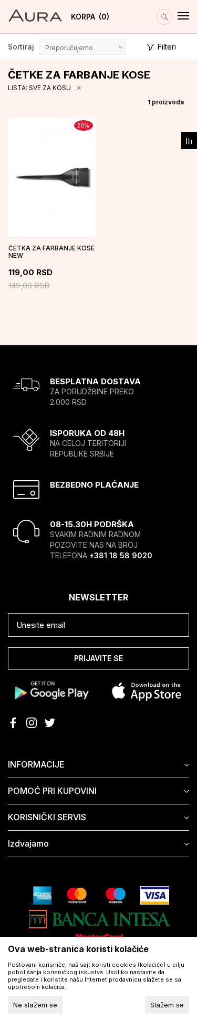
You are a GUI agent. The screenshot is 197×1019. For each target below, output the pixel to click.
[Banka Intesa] (100, 918)
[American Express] (41, 894)
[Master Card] (77, 894)
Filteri (167, 46)
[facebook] (13, 723)
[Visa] (154, 894)
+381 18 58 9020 (120, 555)
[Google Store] (51, 690)
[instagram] (31, 723)
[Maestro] (115, 894)
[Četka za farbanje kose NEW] (52, 177)
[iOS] (147, 690)
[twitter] (50, 723)
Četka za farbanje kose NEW (51, 252)
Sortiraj (21, 46)
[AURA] (35, 11)
